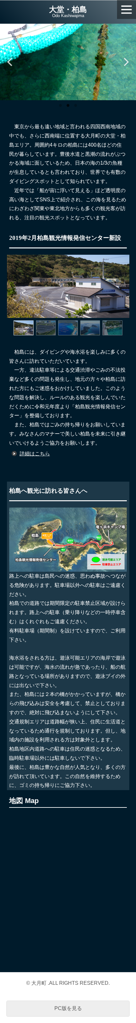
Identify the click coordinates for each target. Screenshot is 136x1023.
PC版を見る (68, 1008)
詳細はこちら (35, 453)
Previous (10, 62)
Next (126, 62)
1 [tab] (60, 105)
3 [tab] (75, 105)
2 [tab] (68, 105)
